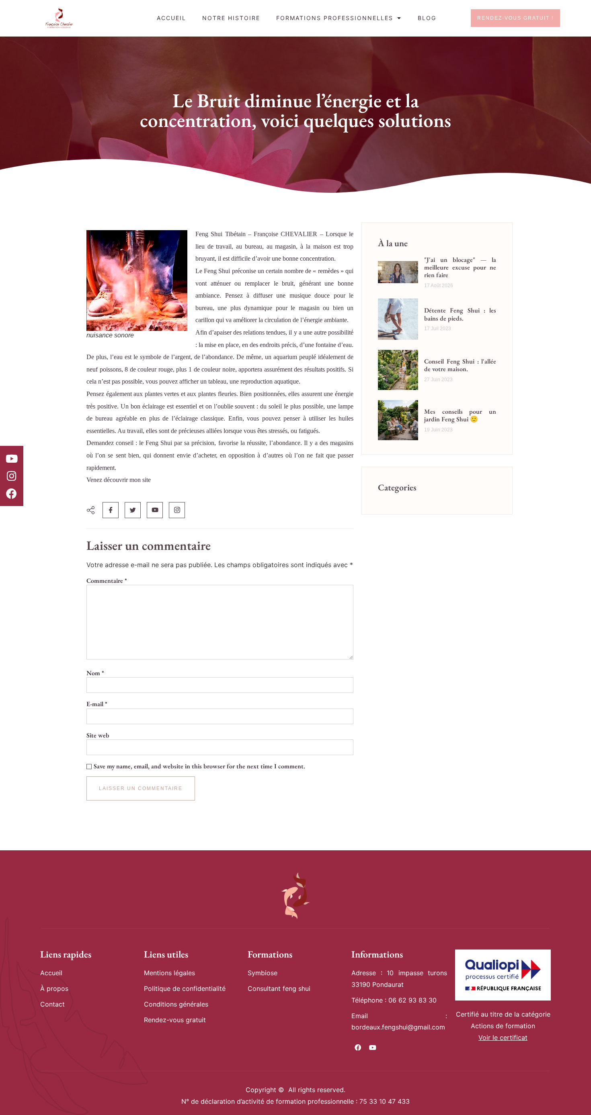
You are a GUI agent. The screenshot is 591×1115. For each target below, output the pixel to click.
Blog (427, 17)
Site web (97, 735)
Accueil (171, 17)
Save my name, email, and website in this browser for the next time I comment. (199, 766)
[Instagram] (11, 476)
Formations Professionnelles (334, 17)
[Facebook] (11, 493)
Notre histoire (231, 17)
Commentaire (106, 581)
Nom (95, 673)
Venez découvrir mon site (118, 479)
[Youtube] (11, 458)
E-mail (96, 704)
